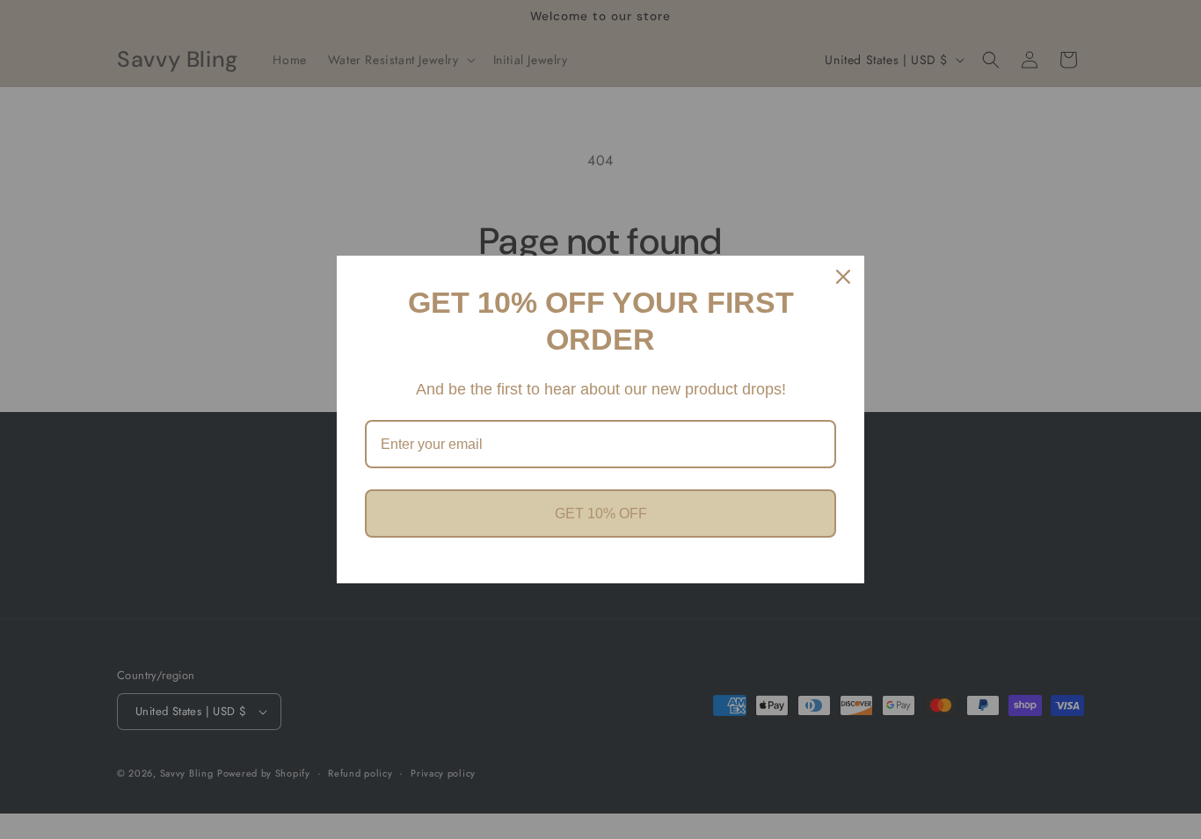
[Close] (843, 277)
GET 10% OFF (601, 513)
